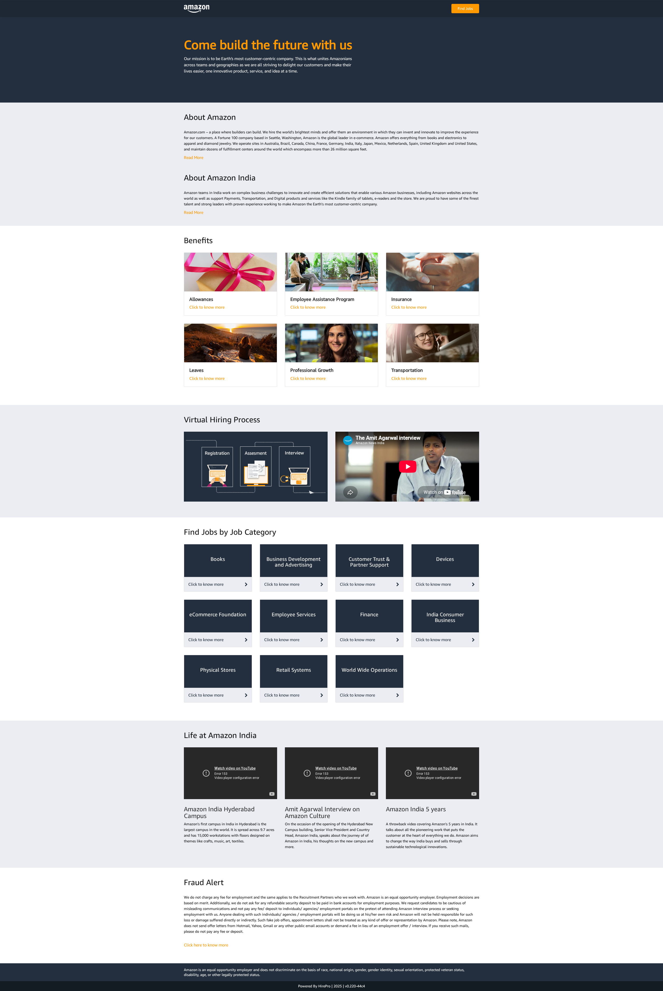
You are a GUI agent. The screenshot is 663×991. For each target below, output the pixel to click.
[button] (196, 8)
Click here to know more (206, 944)
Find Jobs (465, 8)
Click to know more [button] (206, 584)
